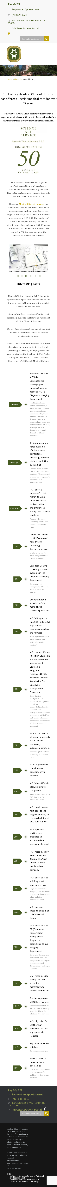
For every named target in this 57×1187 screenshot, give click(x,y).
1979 (16, 1028)
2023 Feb (15, 404)
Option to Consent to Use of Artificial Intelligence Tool (27, 1177)
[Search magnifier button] (46, 38)
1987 (17, 1006)
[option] (28, 259)
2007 (16, 814)
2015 (17, 605)
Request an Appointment (26, 9)
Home (9, 79)
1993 (16, 947)
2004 (16, 861)
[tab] (17, 276)
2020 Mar (14, 508)
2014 (16, 631)
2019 (16, 546)
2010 (16, 770)
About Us (18, 79)
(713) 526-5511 (19, 14)
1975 (17, 1047)
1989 (16, 983)
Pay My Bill (14, 4)
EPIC (9, 1174)
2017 (17, 579)
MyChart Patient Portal (25, 28)
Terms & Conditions (19, 1181)
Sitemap (35, 1181)
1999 (16, 912)
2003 (16, 888)
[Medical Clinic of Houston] (26, 54)
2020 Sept (14, 462)
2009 (16, 791)
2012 (17, 745)
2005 (16, 837)
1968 (16, 1068)
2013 (17, 689)
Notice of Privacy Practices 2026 (24, 1180)
